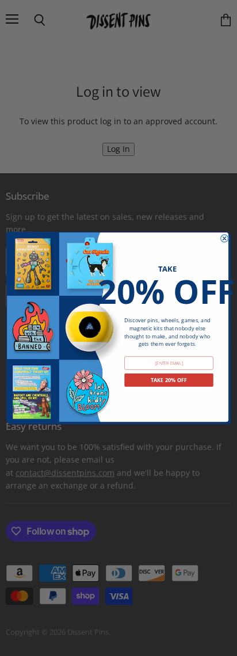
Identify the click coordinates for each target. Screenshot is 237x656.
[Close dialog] (224, 238)
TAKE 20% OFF (169, 379)
